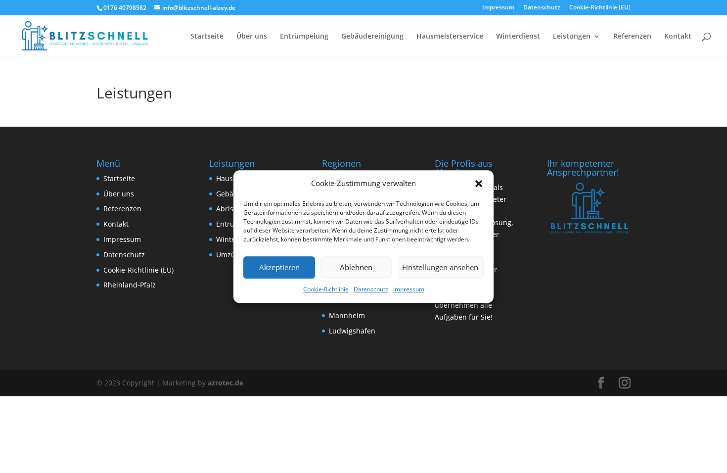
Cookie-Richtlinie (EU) (600, 7)
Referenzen (632, 37)
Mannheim (347, 315)
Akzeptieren (279, 268)
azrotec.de (224, 382)
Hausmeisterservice (449, 37)
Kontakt (677, 37)
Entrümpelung (304, 37)
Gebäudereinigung (372, 37)
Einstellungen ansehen (440, 268)
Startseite (207, 37)
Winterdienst (518, 37)
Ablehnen (356, 268)
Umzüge (229, 254)
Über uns (251, 37)
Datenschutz (371, 289)
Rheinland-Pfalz (129, 284)
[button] (479, 184)
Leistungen (572, 37)
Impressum (408, 289)
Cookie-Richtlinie (326, 289)
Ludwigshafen (352, 330)
